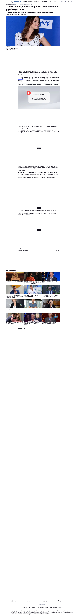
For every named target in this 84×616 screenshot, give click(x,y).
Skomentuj (53, 49)
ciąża (58, 77)
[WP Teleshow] (18, 1)
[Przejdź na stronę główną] (12, 2)
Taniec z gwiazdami (13, 601)
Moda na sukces (29, 600)
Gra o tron (28, 599)
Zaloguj (68, 1)
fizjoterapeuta (27, 128)
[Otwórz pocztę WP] (62, 1)
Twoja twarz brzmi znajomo (15, 600)
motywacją (35, 212)
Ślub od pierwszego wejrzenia (15, 599)
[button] (65, 1)
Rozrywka (25, 1)
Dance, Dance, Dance (45, 167)
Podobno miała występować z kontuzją (31, 72)
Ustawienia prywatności (56, 607)
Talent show (30, 1)
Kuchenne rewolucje (44, 600)
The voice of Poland (44, 601)
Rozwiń (39, 148)
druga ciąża (20, 78)
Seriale (50, 1)
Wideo (55, 1)
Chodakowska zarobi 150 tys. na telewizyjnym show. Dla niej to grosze (42, 172)
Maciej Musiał (59, 601)
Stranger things (29, 601)
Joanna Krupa (59, 599)
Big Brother (43, 599)
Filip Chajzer (59, 600)
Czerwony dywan (44, 1)
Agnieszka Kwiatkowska (13, 48)
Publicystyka (36, 1)
